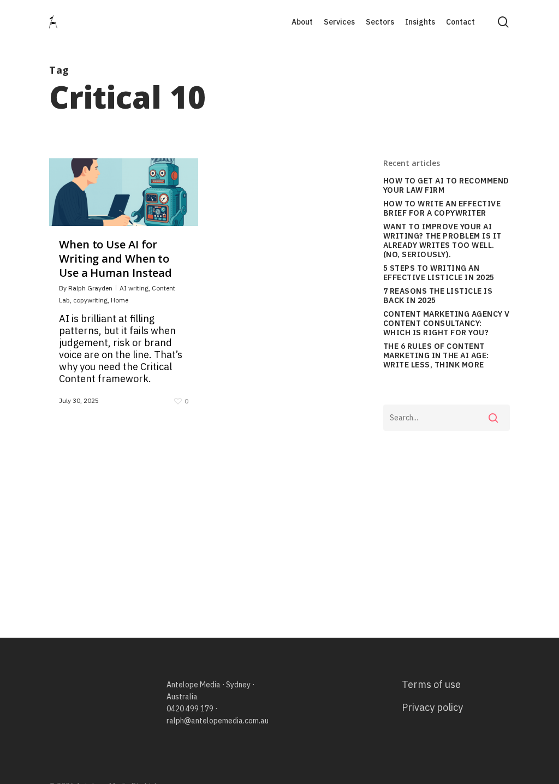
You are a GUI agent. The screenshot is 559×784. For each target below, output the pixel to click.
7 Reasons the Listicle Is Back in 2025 (438, 296)
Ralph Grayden (90, 288)
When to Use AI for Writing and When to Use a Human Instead (115, 258)
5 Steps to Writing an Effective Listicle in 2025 (439, 273)
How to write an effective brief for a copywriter (442, 208)
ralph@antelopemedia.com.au (217, 721)
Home (119, 300)
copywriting (90, 300)
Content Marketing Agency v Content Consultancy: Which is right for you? (446, 323)
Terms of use (431, 684)
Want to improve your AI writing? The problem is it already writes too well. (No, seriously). (442, 240)
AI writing (134, 288)
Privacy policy (432, 707)
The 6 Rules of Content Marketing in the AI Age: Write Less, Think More (436, 356)
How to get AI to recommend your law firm (446, 185)
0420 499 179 (189, 709)
